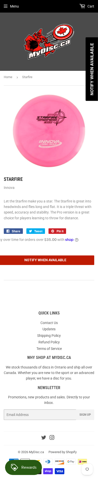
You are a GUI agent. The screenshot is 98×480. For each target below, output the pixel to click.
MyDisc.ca (36, 452)
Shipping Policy (49, 336)
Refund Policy (49, 342)
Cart (90, 6)
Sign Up (85, 414)
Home (8, 77)
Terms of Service (49, 349)
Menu (14, 6)
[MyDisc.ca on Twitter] (43, 438)
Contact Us (49, 323)
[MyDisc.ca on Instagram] (52, 438)
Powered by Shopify (62, 452)
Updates (49, 329)
